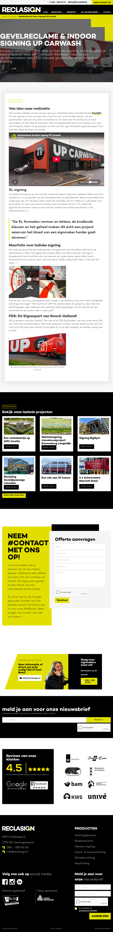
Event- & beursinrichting (90, 852)
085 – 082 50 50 (18, 847)
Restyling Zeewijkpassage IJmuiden (14, 480)
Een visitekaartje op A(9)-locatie (17, 440)
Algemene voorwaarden (10, 928)
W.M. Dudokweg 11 (13, 837)
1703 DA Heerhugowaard (18, 842)
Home (45, 12)
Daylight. (97, 113)
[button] (55, 12)
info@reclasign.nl (77, 2)
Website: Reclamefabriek (103, 928)
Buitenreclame (15, 101)
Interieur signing (85, 846)
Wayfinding (82, 863)
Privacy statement (56, 928)
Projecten (13, 17)
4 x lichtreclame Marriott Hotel (89, 480)
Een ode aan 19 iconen (55, 478)
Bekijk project (11, 447)
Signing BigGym (89, 438)
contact (107, 12)
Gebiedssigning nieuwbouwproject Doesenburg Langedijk (56, 440)
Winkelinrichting (85, 858)
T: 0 (58, 2)
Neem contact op (102, 3)
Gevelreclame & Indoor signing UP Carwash (37, 17)
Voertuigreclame (85, 835)
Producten (86, 829)
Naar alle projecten (14, 495)
